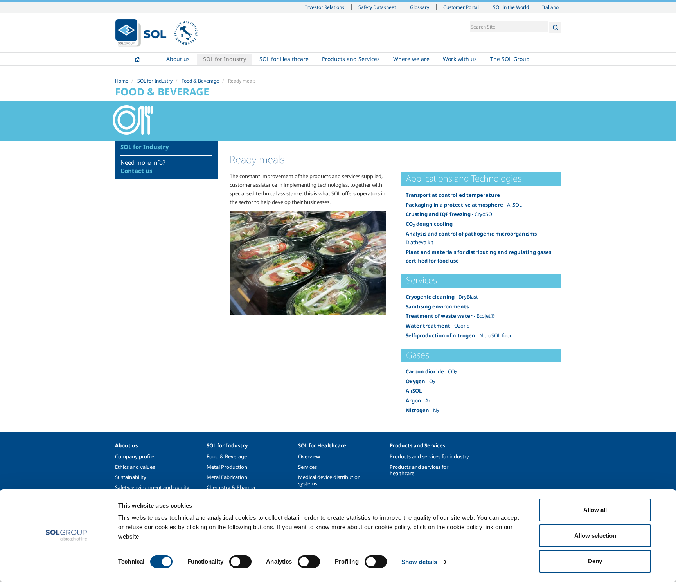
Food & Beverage (200, 80)
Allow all (595, 509)
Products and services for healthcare (419, 470)
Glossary (419, 7)
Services (307, 466)
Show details (419, 562)
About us (178, 59)
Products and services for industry (429, 456)
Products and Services (351, 59)
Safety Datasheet (377, 7)
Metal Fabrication (227, 477)
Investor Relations (324, 7)
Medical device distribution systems (329, 480)
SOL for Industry (224, 59)
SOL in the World (511, 7)
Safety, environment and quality (152, 487)
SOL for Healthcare (284, 59)
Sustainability (130, 477)
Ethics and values (135, 466)
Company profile (134, 456)
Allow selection (595, 535)
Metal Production (227, 466)
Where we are (411, 59)
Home (137, 59)
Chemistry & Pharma (231, 487)
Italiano (550, 7)
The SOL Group (510, 59)
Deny (595, 561)
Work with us (460, 59)
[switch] (240, 561)
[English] (141, 33)
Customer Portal (461, 7)
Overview (309, 456)
